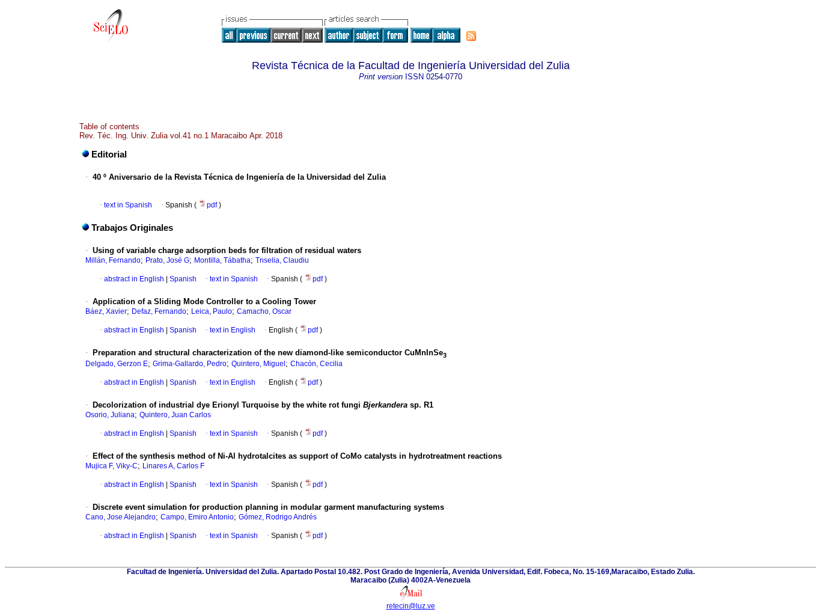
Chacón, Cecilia (316, 364)
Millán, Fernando (113, 260)
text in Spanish (128, 205)
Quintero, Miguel (258, 364)
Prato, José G (167, 260)
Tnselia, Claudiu (282, 260)
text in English (232, 330)
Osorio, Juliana (110, 415)
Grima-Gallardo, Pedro (190, 364)
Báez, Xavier (106, 311)
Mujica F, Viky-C (111, 466)
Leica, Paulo (211, 311)
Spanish (182, 279)
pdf (213, 205)
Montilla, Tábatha (222, 260)
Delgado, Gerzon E (116, 364)
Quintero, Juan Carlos (175, 415)
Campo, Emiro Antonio (197, 517)
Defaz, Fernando (159, 311)
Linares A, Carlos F (173, 466)
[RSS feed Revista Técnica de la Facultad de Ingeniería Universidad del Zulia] (471, 36)
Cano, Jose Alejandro (120, 517)
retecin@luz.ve (410, 606)
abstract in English (134, 279)
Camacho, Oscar (264, 311)
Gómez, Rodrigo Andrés (278, 517)
